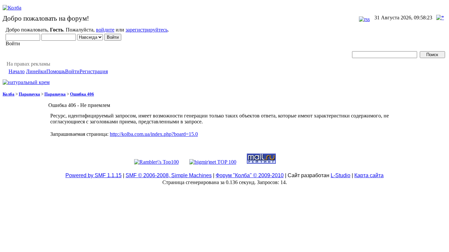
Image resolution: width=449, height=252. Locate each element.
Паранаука (29, 94)
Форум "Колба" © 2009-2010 (250, 175)
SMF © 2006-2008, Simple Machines (169, 175)
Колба (8, 94)
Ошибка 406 (82, 94)
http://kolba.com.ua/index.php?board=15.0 (154, 134)
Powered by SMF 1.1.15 (93, 175)
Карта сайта (369, 175)
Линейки (36, 71)
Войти (72, 71)
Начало (17, 71)
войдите (105, 29)
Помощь (55, 71)
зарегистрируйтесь (147, 29)
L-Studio (340, 175)
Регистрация (94, 71)
